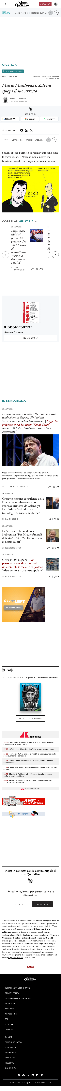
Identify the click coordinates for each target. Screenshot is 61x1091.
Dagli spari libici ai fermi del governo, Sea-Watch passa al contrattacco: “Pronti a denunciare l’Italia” (19, 247)
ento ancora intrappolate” (27, 570)
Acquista (30, 337)
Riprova (30, 966)
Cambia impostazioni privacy (18, 998)
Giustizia (9, 64)
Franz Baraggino (18, 269)
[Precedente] (5, 254)
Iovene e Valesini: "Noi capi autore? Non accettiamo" (26, 430)
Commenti (11, 130)
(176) (57, 548)
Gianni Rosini (10, 519)
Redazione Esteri (12, 548)
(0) (57, 519)
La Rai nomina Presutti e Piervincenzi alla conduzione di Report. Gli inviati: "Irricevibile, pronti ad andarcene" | (29, 417)
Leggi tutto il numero (30, 718)
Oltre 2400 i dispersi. (15, 560)
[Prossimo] (55, 254)
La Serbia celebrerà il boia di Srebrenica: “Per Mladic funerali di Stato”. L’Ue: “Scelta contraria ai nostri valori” (22, 536)
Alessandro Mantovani (15, 487)
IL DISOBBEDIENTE (18, 327)
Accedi (19, 904)
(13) (57, 487)
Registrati (42, 904)
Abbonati (45, 4)
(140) (41, 269)
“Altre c (6, 570)
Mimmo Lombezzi (18, 98)
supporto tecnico (15, 957)
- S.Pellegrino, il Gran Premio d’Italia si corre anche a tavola (29, 749)
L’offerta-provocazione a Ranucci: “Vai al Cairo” (30, 422)
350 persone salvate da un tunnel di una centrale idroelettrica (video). (22, 563)
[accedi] (56, 4)
